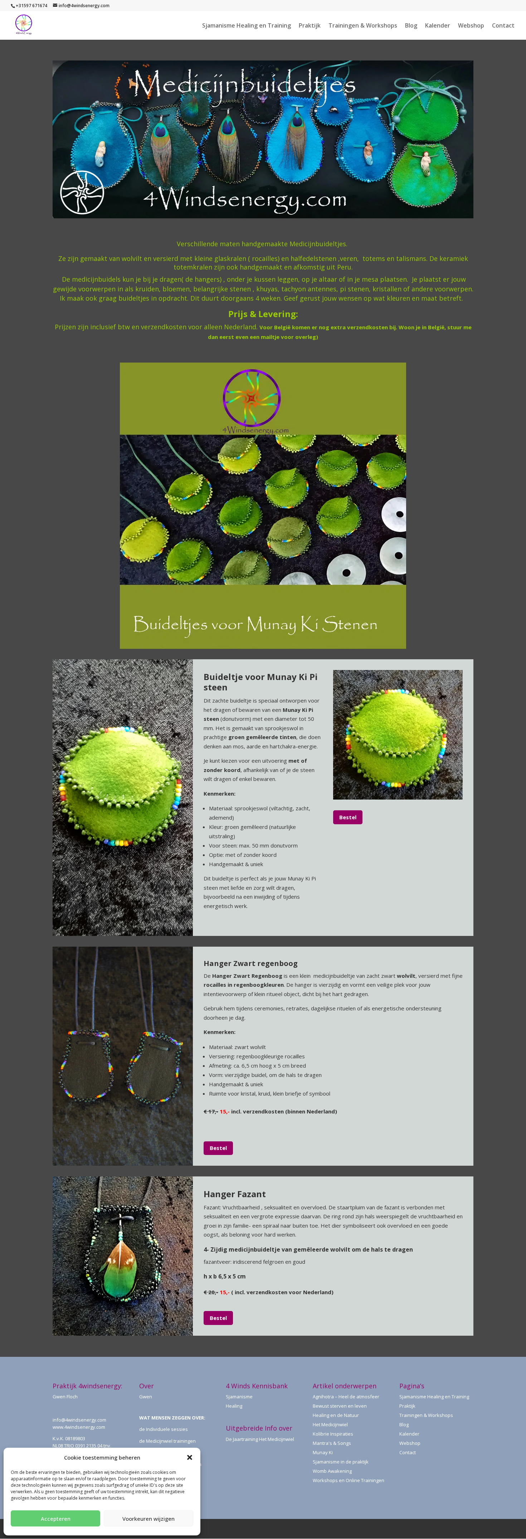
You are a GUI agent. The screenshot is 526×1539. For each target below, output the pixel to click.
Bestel (347, 817)
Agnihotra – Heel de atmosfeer (346, 1396)
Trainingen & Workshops (362, 26)
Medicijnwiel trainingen (171, 1441)
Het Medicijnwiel (330, 1424)
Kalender (437, 26)
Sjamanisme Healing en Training (246, 26)
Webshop (471, 26)
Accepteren (55, 1518)
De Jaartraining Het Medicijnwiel (260, 1439)
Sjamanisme (239, 1396)
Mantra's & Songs (332, 1443)
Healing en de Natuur (336, 1415)
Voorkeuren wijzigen (148, 1518)
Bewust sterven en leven (340, 1406)
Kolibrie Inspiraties (333, 1434)
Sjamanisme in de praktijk (341, 1461)
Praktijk (310, 26)
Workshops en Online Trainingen (348, 1480)
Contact (503, 26)
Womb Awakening (332, 1471)
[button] (189, 1457)
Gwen (145, 1396)
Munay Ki (323, 1452)
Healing (234, 1406)
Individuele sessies (167, 1429)
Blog (411, 26)
